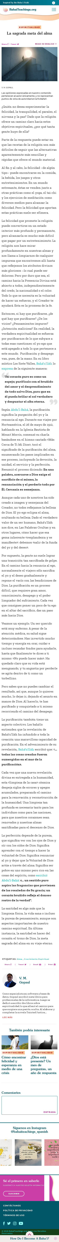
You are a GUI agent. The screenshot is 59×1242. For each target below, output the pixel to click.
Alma (19, 959)
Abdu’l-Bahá (19, 409)
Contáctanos (12, 1205)
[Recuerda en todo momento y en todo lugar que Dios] (29, 1152)
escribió (41, 875)
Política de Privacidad (18, 1210)
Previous (3, 1152)
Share (4, 44)
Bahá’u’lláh (44, 363)
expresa (7, 368)
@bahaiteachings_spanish (29, 1131)
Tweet (13, 44)
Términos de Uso (13, 1215)
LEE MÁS (7, 1017)
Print (50, 964)
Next (56, 1152)
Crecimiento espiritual (36, 959)
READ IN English (44, 43)
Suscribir (13, 1193)
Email (35, 964)
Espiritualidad (29, 27)
